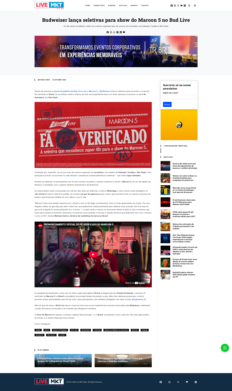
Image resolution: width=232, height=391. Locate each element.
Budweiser (105, 91)
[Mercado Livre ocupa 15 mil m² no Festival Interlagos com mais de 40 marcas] (165, 190)
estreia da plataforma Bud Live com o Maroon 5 (75, 91)
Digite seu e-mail (171, 93)
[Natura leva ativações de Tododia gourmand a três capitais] (165, 226)
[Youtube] (181, 5)
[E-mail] (124, 32)
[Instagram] (175, 5)
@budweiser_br (139, 299)
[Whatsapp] (114, 32)
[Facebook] (172, 5)
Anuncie (134, 5)
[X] (178, 5)
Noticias (123, 5)
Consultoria (99, 5)
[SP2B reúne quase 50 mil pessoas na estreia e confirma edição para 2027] (165, 214)
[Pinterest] (117, 32)
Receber (167, 104)
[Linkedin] (185, 5)
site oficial (71, 175)
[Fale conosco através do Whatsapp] (225, 348)
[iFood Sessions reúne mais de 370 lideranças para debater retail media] (165, 202)
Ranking (112, 5)
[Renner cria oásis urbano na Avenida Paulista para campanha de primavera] (165, 178)
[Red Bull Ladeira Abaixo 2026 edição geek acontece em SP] (165, 274)
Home (87, 5)
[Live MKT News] (49, 5)
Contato (145, 5)
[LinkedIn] (121, 32)
